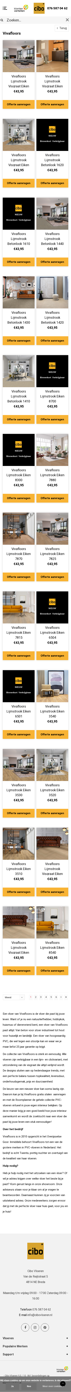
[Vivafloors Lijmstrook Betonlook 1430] (19, 292)
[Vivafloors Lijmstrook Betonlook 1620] (52, 135)
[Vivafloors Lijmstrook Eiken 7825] (52, 529)
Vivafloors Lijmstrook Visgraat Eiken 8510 (52, 81)
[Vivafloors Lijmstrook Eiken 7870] (19, 529)
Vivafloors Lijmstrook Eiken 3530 (19, 789)
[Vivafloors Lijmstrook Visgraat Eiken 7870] (19, 135)
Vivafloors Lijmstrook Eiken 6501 (19, 711)
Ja (12, 1386)
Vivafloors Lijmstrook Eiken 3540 (52, 711)
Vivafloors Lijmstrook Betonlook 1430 (18, 317)
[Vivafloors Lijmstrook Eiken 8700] (52, 371)
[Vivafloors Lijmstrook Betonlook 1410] (19, 371)
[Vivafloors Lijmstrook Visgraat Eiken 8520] (19, 56)
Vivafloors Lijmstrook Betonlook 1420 (52, 317)
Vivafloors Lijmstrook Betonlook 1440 (52, 238)
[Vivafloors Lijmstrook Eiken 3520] (52, 765)
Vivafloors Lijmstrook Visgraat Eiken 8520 (18, 81)
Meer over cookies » (53, 1386)
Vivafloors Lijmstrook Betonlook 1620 (52, 159)
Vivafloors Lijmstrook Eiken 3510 (19, 868)
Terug (63, 28)
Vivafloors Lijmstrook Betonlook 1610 (18, 238)
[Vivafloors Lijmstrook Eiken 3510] (19, 844)
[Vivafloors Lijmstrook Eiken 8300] (19, 450)
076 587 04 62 (57, 8)
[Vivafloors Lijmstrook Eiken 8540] (52, 922)
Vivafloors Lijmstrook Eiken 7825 (52, 553)
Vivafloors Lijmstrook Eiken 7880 (52, 474)
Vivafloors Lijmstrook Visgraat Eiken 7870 (18, 159)
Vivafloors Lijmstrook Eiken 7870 (19, 553)
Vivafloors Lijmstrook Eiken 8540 (52, 947)
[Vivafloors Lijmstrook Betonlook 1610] (19, 214)
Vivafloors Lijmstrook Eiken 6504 (52, 632)
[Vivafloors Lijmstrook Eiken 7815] (19, 607)
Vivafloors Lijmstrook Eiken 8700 (52, 396)
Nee (29, 1386)
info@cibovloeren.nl (39, 1315)
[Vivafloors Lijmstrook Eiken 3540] (52, 686)
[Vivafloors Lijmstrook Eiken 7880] (52, 450)
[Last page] (66, 997)
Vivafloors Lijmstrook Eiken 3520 (52, 789)
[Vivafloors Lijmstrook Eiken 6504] (52, 607)
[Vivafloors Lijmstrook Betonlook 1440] (52, 214)
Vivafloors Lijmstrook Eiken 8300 (19, 474)
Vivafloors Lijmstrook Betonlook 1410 (18, 396)
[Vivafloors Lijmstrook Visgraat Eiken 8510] (52, 56)
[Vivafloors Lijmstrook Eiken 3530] (19, 765)
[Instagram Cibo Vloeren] (35, 1327)
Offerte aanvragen (18, 104)
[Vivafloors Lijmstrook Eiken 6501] (19, 686)
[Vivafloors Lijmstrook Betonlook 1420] (52, 292)
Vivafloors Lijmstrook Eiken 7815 (19, 632)
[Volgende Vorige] (61, 997)
